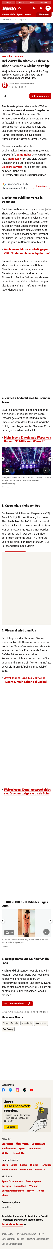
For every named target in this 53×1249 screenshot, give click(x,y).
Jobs (32, 2)
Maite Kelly (14, 158)
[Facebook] (3, 1089)
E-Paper (8, 2)
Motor (30, 1190)
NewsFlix (44, 2)
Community (34, 1148)
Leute (14, 1165)
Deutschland (38, 1143)
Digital (34, 1165)
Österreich (8, 14)
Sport (19, 14)
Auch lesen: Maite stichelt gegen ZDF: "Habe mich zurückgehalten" (27, 251)
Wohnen (33, 1186)
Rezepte (6, 1186)
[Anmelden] (41, 8)
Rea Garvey (8, 1029)
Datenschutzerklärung (13, 1238)
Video (5, 1195)
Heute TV (40, 1169)
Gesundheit (20, 1186)
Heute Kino (26, 1169)
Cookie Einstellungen (12, 1243)
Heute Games (9, 1169)
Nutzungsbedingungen (38, 1238)
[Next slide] (50, 459)
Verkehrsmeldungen (13, 1190)
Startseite (5, 20)
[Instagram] (17, 1089)
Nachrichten (9, 1148)
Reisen (40, 1190)
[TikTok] (24, 1089)
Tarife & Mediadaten (26, 1233)
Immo (21, 2)
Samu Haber (23, 154)
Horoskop (46, 1165)
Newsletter (19, 1153)
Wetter (6, 1153)
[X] (10, 1089)
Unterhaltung (17, 20)
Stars (5, 1165)
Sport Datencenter (12, 1181)
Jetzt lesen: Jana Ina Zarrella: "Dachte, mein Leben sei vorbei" (26, 680)
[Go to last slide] (3, 459)
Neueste (44, 14)
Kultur (23, 1165)
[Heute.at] (9, 8)
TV (26, 20)
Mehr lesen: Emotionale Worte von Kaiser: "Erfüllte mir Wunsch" (27, 439)
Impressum (7, 1233)
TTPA (41, 1233)
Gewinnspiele (33, 1181)
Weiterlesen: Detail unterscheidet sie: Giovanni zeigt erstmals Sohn (27, 791)
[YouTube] (31, 1089)
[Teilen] (5, 96)
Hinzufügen (41, 186)
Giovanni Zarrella (12, 166)
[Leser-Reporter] (35, 8)
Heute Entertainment (23, 83)
